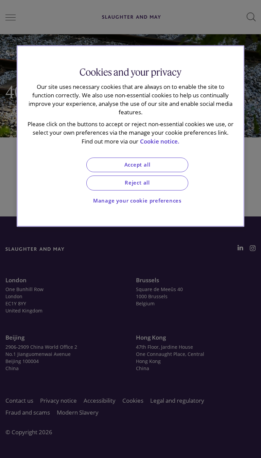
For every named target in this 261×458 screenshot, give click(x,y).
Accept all (137, 164)
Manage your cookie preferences (137, 200)
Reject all (137, 183)
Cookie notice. (159, 141)
